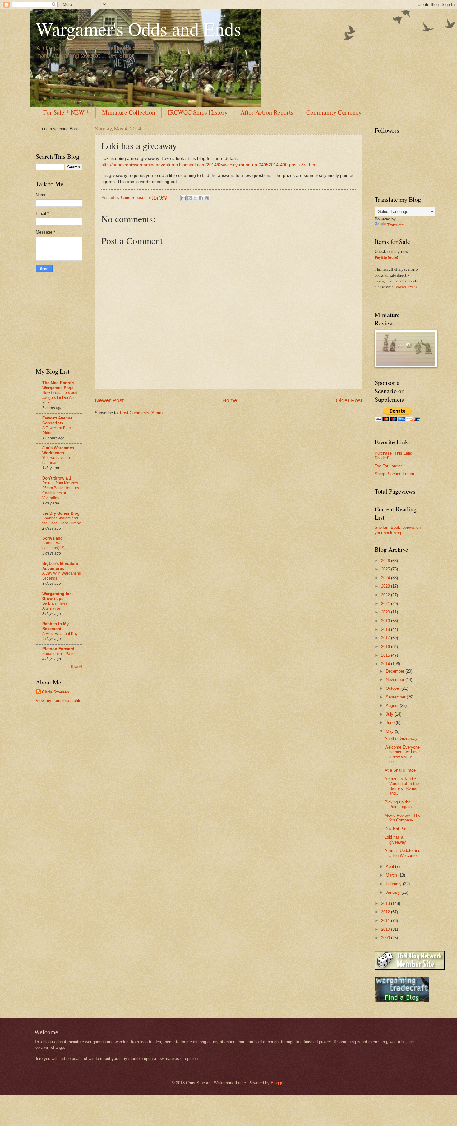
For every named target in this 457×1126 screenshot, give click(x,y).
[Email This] (183, 198)
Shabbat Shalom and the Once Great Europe (61, 520)
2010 (386, 929)
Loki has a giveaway (395, 839)
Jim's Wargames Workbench (58, 450)
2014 (386, 663)
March (392, 875)
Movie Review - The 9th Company (402, 817)
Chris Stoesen (55, 692)
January (393, 892)
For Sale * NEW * (66, 112)
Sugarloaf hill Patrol (59, 653)
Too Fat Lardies (389, 466)
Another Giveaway (401, 738)
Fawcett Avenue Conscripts (57, 420)
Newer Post (109, 400)
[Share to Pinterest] (207, 198)
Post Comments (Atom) (141, 412)
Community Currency (334, 112)
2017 (386, 638)
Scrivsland (52, 538)
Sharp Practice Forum (394, 473)
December (395, 671)
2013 (386, 903)
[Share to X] (195, 198)
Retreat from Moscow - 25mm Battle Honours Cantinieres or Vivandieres (61, 490)
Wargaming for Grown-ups (56, 596)
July (390, 714)
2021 (386, 603)
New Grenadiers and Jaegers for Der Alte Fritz (59, 397)
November (395, 679)
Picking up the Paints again (398, 804)
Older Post (349, 400)
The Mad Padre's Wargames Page (58, 385)
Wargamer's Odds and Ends (138, 28)
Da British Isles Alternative (54, 606)
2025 (386, 569)
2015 (386, 655)
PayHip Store (386, 257)
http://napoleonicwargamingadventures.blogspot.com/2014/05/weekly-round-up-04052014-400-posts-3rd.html (209, 165)
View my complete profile (58, 700)
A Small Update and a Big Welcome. (402, 853)
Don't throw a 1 (56, 478)
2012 (386, 912)
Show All (76, 666)
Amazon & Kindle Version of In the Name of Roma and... (402, 786)
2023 (386, 586)
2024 (386, 577)
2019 (386, 620)
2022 (386, 595)
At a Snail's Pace (400, 770)
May (390, 731)
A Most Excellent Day (60, 634)
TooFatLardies (405, 287)
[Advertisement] (54, 319)
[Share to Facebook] (201, 198)
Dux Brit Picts (397, 828)
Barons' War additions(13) (53, 545)
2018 (386, 629)
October (393, 688)
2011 (386, 920)
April (390, 866)
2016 (386, 646)
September (396, 697)
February (394, 884)
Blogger (277, 1083)
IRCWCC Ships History (198, 112)
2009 (386, 937)
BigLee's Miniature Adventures (60, 566)
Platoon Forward (58, 648)
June (391, 722)
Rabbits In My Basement (55, 626)
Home (229, 400)
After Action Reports (266, 112)
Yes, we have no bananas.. (56, 460)
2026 (386, 560)
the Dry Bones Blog (61, 513)
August (393, 705)
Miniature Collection (128, 112)
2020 (386, 612)
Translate (395, 225)
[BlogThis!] (189, 198)
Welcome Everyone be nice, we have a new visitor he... (402, 754)
